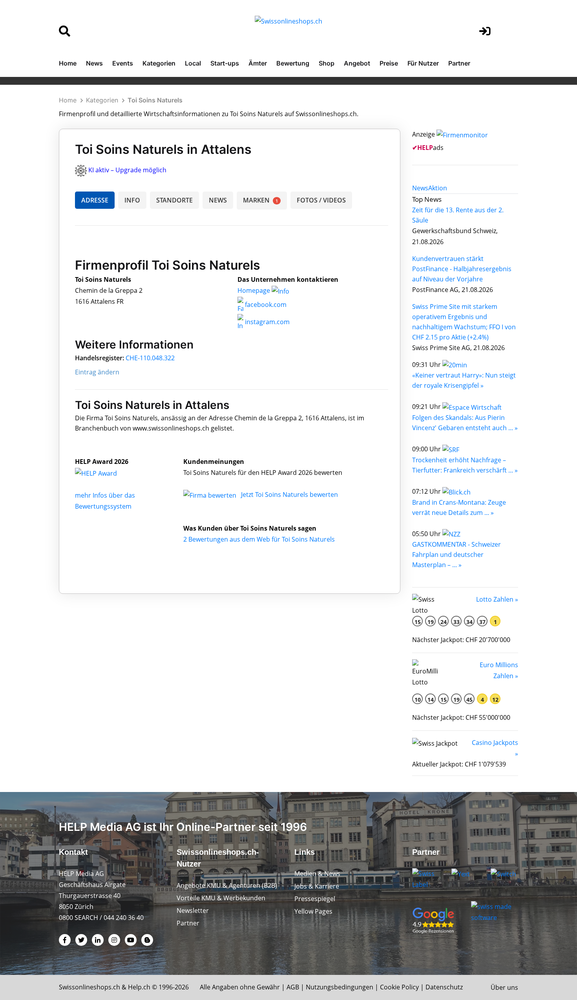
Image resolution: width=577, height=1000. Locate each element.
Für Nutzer (423, 63)
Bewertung (292, 63)
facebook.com (265, 304)
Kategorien (158, 63)
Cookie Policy (399, 987)
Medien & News (317, 873)
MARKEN (260, 200)
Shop (326, 63)
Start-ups (224, 63)
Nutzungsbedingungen (339, 987)
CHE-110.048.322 (150, 358)
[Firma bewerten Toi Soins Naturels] (210, 494)
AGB (293, 987)
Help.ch (139, 987)
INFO (132, 200)
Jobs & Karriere (316, 886)
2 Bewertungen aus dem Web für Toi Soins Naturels (259, 539)
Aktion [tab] (437, 188)
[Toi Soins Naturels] (104, 472)
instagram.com (266, 322)
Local (193, 63)
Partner (459, 63)
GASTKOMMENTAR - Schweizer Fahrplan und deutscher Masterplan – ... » (456, 554)
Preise (389, 63)
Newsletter (193, 910)
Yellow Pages (313, 911)
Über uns (504, 987)
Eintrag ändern (97, 372)
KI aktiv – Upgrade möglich (127, 170)
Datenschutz (444, 987)
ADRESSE (94, 200)
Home (68, 63)
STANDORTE (174, 200)
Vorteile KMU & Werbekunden (221, 898)
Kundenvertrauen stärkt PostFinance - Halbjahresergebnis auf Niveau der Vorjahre (461, 268)
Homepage (254, 290)
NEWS (218, 200)
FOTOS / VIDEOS (321, 200)
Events (122, 63)
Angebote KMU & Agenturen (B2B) (227, 885)
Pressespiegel (314, 898)
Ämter (257, 63)
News (94, 63)
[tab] (420, 188)
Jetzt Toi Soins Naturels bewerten (289, 494)
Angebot (357, 63)
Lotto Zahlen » (497, 599)
